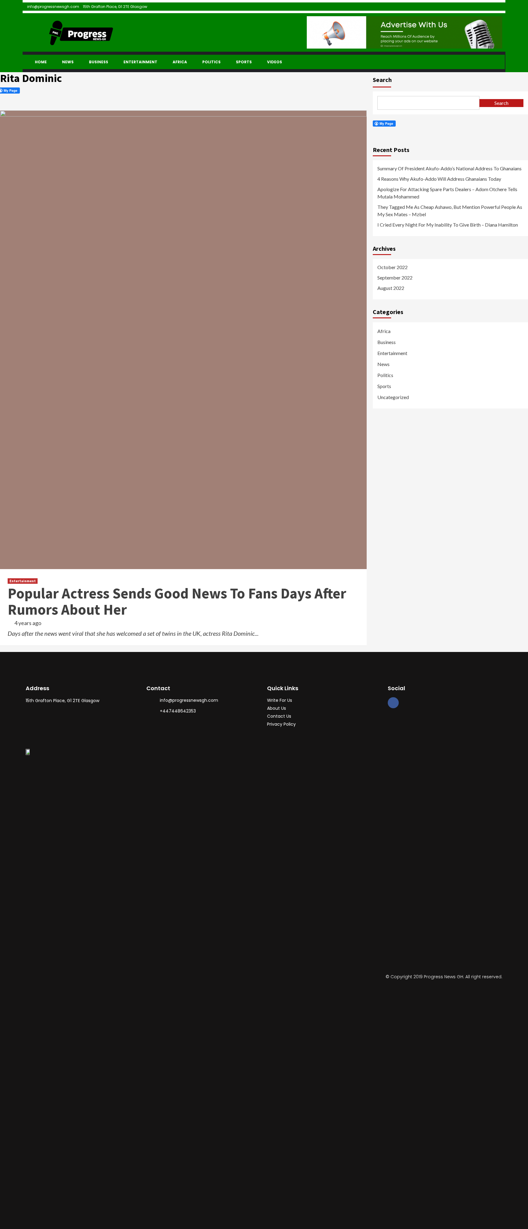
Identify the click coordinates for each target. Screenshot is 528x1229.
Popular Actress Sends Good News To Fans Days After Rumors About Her (177, 601)
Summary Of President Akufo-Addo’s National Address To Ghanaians (449, 168)
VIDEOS (274, 62)
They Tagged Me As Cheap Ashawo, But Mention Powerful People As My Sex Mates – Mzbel (449, 210)
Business (98, 62)
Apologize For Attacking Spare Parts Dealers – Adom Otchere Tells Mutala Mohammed (447, 192)
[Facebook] (393, 702)
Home (41, 62)
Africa (180, 62)
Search (382, 79)
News (68, 62)
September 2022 (395, 277)
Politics (211, 62)
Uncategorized (393, 397)
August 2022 (390, 288)
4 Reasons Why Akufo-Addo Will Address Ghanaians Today (439, 179)
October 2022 (392, 267)
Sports (244, 62)
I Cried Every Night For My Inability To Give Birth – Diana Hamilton (447, 225)
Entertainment (140, 62)
